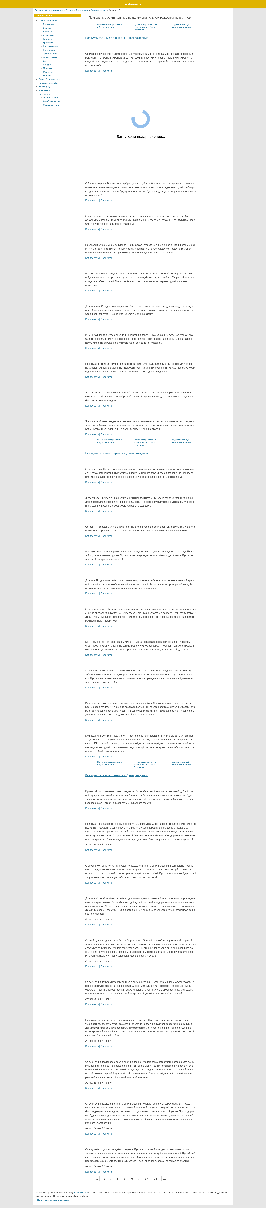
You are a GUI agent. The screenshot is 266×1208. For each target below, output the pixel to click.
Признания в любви (49, 83)
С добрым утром (51, 101)
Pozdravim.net (81, 1192)
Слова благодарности (50, 79)
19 (165, 1178)
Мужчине (47, 68)
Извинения (44, 90)
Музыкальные (50, 57)
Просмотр (106, 70)
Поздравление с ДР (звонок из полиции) (181, 25)
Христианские (50, 53)
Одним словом (50, 97)
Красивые (48, 42)
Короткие (47, 39)
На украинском (50, 46)
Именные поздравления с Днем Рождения (109, 25)
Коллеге (47, 75)
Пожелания (44, 94)
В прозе (47, 28)
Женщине (48, 72)
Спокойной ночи (51, 105)
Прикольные (49, 50)
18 (155, 1178)
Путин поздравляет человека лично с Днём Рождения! (145, 27)
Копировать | (93, 70)
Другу (46, 61)
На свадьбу (44, 86)
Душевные (48, 35)
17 (146, 1178)
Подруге (47, 64)
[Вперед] (173, 1178)
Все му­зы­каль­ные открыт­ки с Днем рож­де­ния (116, 37)
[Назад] (89, 1178)
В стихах (47, 31)
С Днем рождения (48, 20)
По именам (48, 24)
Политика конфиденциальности (53, 1200)
